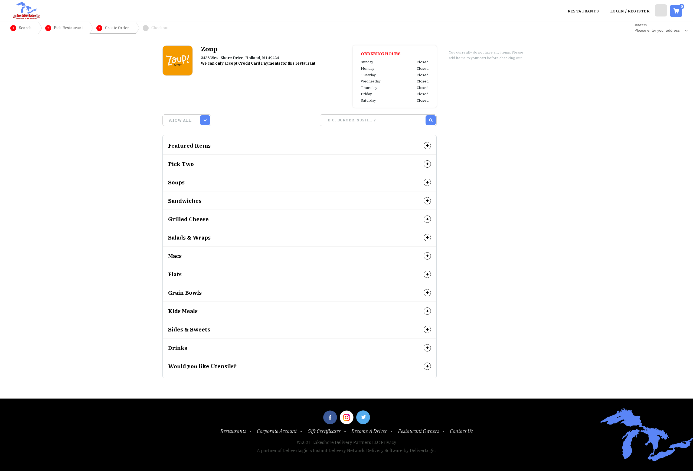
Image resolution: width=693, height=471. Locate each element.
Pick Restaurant (65, 27)
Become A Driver (369, 431)
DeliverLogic (423, 450)
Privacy (388, 442)
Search (22, 27)
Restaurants (233, 431)
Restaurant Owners (418, 431)
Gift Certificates (324, 431)
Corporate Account (277, 431)
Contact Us (461, 431)
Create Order (114, 27)
